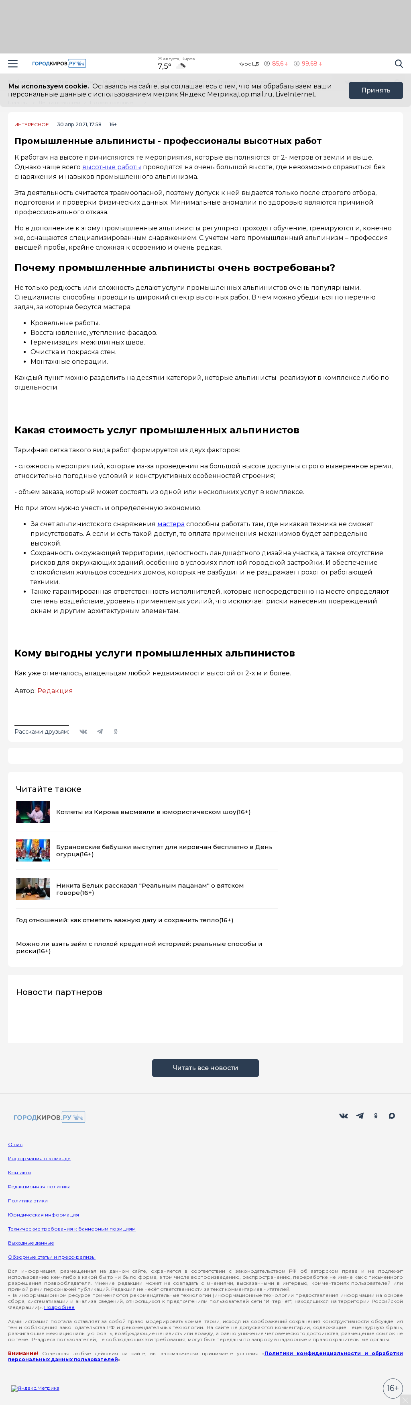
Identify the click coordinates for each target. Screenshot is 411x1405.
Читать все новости (205, 1068)
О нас (15, 1144)
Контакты (19, 1172)
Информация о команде (39, 1158)
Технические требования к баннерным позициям (72, 1229)
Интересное (31, 124)
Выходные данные (31, 1243)
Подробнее (59, 1307)
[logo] (48, 1118)
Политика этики (28, 1201)
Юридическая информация (43, 1215)
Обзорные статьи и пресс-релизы (52, 1257)
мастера (171, 524)
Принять (376, 90)
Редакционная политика (39, 1186)
